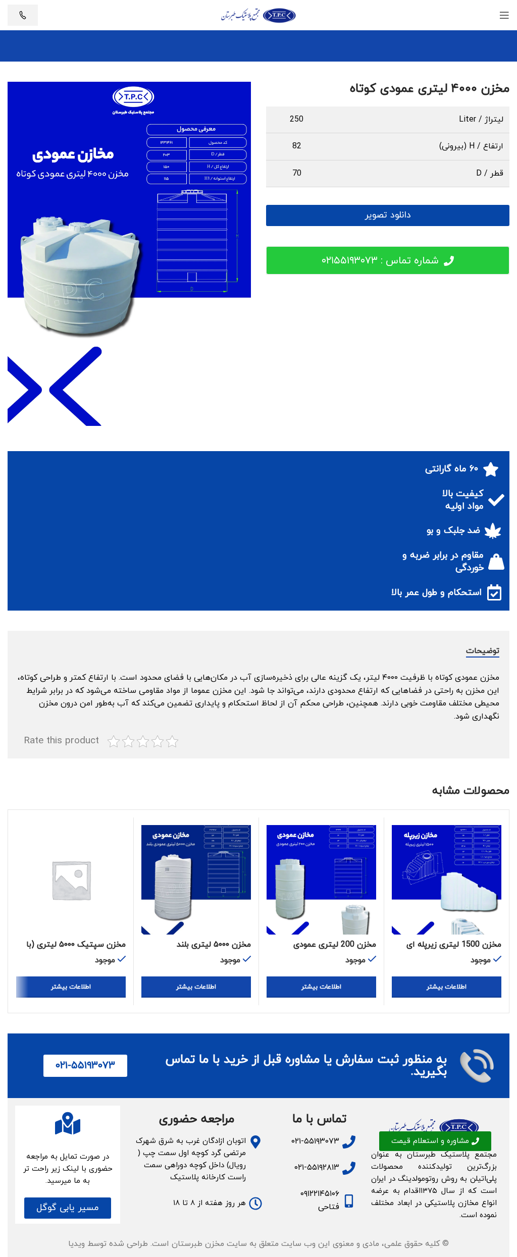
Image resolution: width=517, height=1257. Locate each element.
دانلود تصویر (388, 215)
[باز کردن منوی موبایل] (504, 15)
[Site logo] (258, 14)
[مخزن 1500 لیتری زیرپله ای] (446, 880)
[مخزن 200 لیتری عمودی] (321, 880)
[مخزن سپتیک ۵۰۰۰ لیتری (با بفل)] (71, 880)
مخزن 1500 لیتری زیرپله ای (453, 944)
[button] (67, 1208)
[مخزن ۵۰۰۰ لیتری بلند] (196, 880)
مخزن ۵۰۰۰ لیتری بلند (214, 944)
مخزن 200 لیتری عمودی (334, 944)
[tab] (482, 651)
